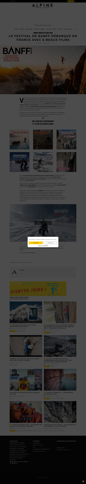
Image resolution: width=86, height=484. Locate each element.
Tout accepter (36, 242)
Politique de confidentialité (43, 245)
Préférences (50, 242)
